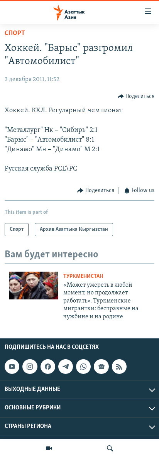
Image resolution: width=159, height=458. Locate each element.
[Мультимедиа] (49, 448)
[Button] (136, 96)
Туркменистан (83, 276)
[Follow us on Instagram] (29, 366)
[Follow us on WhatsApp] (83, 366)
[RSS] (119, 366)
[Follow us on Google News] (101, 366)
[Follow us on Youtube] (12, 366)
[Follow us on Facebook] (48, 366)
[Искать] (110, 448)
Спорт (15, 33)
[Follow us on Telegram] (65, 366)
